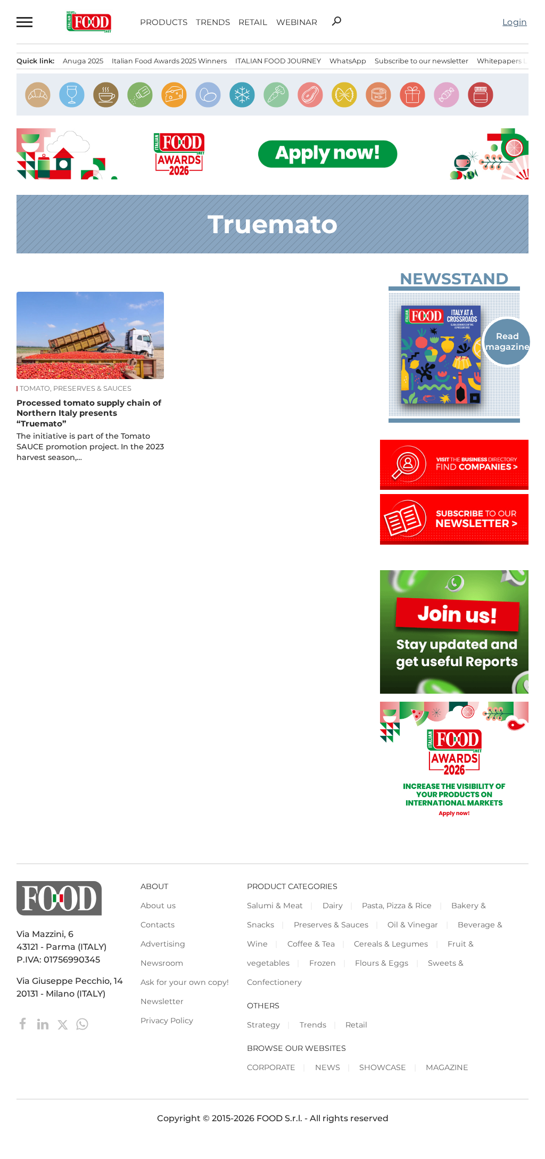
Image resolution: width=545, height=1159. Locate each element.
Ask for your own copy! (185, 982)
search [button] (336, 21)
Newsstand (454, 279)
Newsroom (162, 963)
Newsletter (162, 1001)
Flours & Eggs (381, 963)
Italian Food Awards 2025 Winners (169, 61)
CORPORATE (271, 1067)
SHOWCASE (382, 1067)
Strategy (263, 1025)
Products (163, 22)
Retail (252, 22)
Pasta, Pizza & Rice (397, 905)
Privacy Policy (167, 1020)
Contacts (158, 925)
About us (158, 905)
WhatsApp (347, 61)
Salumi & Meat (275, 905)
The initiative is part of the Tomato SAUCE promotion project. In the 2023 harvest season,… (90, 446)
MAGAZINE (447, 1067)
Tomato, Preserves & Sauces (75, 388)
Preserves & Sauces (331, 925)
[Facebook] (24, 1023)
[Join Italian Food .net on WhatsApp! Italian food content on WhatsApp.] (454, 691)
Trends (213, 22)
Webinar (296, 22)
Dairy (333, 905)
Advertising (163, 944)
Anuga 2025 (83, 61)
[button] (25, 21)
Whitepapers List (506, 61)
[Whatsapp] (82, 1023)
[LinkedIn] (44, 1023)
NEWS (327, 1067)
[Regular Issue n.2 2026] (454, 355)
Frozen (322, 963)
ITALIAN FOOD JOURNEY (278, 61)
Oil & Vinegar (412, 925)
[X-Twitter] (63, 1023)
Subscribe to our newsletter (421, 61)
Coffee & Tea (311, 944)
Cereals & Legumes (391, 944)
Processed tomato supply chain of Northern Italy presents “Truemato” (88, 413)
